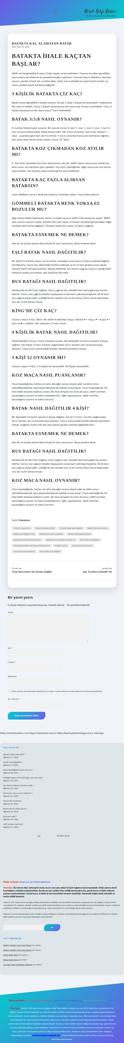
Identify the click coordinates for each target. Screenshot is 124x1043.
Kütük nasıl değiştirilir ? (13, 762)
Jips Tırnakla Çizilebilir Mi (97, 572)
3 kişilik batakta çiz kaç (45, 528)
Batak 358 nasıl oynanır (98, 528)
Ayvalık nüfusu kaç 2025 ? (14, 754)
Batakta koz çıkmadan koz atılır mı (60, 540)
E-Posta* (11, 662)
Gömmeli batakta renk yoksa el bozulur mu (32, 546)
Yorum (10, 612)
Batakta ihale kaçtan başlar (79, 534)
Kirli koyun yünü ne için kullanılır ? (17, 793)
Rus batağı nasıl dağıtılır (50, 551)
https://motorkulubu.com (14, 733)
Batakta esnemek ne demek (51, 534)
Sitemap (98, 733)
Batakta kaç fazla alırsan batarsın (27, 540)
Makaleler (24, 520)
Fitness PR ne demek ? (12, 801)
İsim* (10, 648)
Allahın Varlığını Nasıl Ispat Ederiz (17, 945)
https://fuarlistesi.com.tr (42, 733)
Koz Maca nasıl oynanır (82, 546)
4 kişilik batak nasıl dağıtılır (71, 528)
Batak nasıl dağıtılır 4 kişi (24, 534)
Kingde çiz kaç (61, 546)
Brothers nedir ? (10, 816)
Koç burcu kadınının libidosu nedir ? (18, 785)
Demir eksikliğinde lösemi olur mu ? (18, 770)
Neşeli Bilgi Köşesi (100, 11)
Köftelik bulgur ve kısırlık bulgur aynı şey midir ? (23, 778)
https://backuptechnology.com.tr (75, 733)
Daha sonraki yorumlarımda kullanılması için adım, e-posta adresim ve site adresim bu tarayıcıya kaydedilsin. (57, 691)
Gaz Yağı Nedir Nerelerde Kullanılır (17, 965)
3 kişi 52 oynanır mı (22, 528)
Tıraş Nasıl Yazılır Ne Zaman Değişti (32, 572)
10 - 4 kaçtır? (14, 699)
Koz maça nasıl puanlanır (24, 551)
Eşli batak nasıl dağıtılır (89, 540)
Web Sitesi (12, 676)
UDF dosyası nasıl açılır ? (13, 824)
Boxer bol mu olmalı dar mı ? (15, 809)
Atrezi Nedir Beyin (11, 955)
